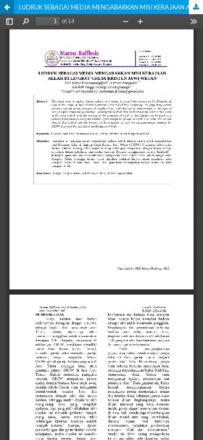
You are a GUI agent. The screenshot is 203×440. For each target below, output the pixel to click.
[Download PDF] (196, 7)
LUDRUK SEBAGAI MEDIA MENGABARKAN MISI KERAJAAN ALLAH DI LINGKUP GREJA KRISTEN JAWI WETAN (111, 7)
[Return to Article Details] (7, 7)
